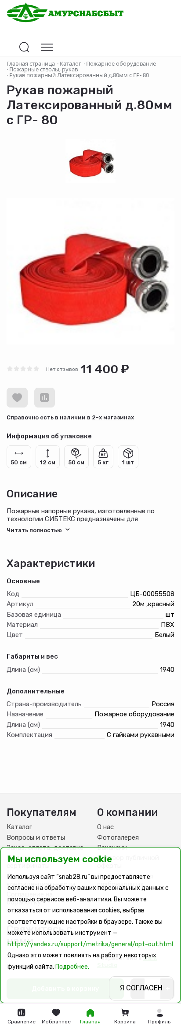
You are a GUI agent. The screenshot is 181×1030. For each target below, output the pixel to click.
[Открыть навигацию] (47, 47)
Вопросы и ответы (36, 837)
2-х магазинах (113, 417)
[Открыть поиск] (24, 47)
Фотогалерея (118, 837)
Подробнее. (72, 967)
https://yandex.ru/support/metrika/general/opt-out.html (90, 944)
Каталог (19, 827)
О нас (105, 827)
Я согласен (141, 988)
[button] (159, 1017)
